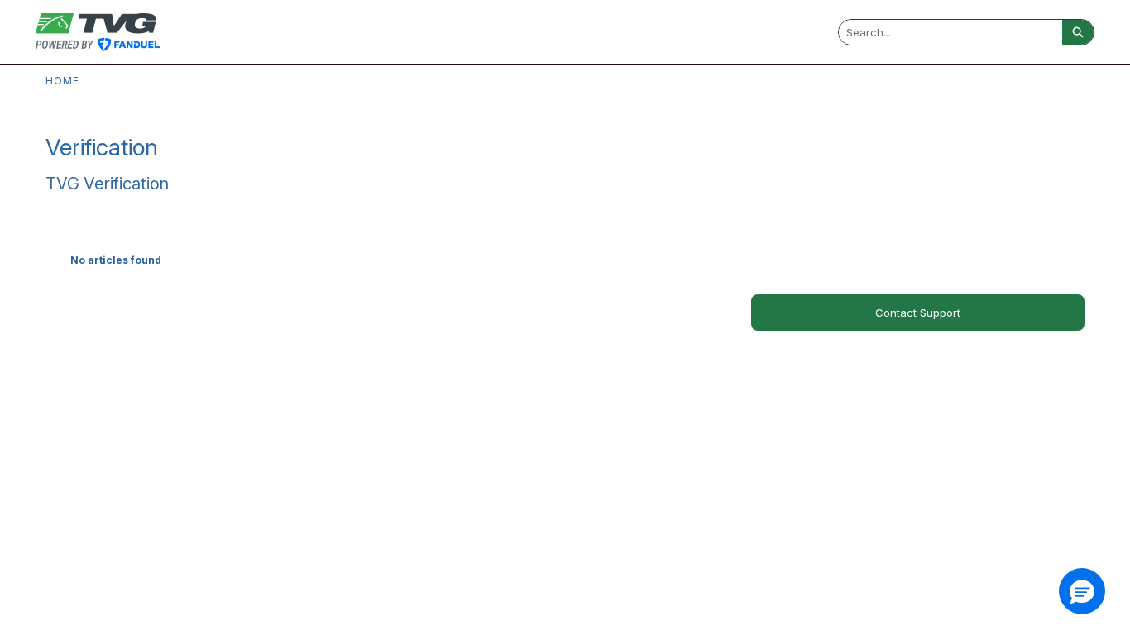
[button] (1082, 591)
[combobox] (950, 32)
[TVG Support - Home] (98, 32)
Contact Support (917, 312)
